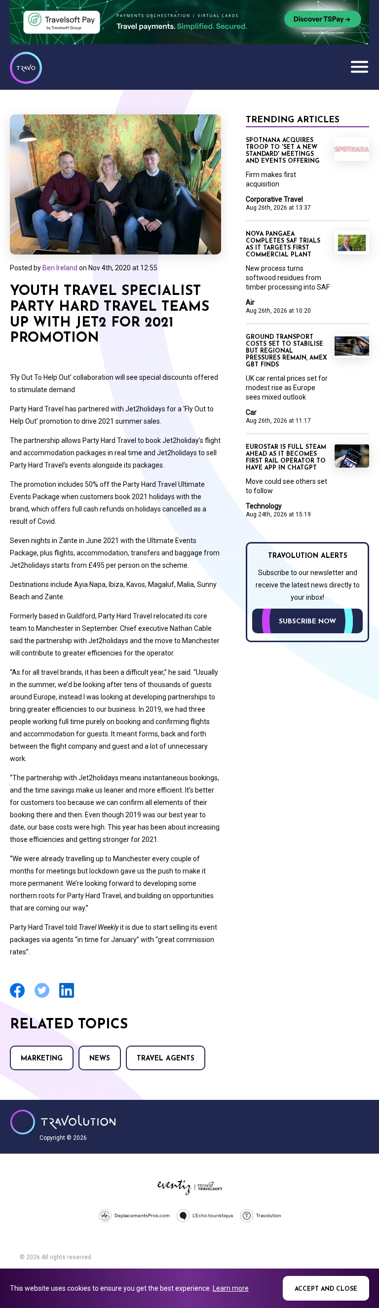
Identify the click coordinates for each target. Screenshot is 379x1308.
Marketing (42, 1058)
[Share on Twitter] (42, 996)
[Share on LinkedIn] (66, 996)
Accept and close (326, 1289)
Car (251, 412)
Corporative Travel (274, 199)
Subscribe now (307, 621)
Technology (264, 506)
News (99, 1058)
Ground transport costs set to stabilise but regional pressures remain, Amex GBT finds (286, 351)
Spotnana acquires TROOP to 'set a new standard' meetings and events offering (283, 151)
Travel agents (165, 1058)
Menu (359, 66)
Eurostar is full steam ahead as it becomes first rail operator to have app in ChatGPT (286, 457)
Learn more (231, 1288)
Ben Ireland (59, 268)
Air (250, 302)
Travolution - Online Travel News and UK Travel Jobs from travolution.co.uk (63, 1122)
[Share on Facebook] (17, 996)
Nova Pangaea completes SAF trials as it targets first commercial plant (283, 244)
